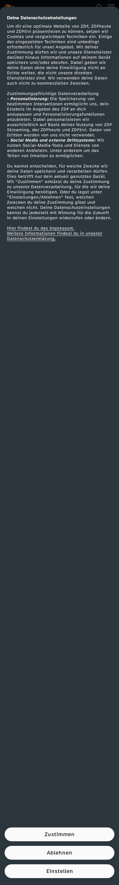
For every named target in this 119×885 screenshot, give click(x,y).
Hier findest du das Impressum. (41, 228)
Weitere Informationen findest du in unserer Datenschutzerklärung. (54, 236)
